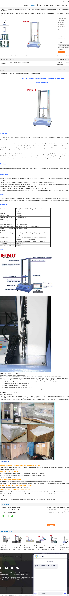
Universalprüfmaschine (19, 9)
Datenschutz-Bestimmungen (8, 595)
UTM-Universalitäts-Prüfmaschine (27, 499)
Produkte (32, 5)
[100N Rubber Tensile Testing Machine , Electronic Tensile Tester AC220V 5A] (33, 34)
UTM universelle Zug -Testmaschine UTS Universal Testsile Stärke (17, 546)
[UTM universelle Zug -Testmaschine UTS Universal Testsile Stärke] (18, 539)
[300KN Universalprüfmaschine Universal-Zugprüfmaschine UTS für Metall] (30, 539)
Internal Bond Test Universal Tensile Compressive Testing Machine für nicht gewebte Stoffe (41, 547)
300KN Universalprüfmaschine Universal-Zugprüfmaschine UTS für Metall (30, 547)
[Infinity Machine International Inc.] (9, 5)
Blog (51, 5)
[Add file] (35, 593)
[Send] (64, 593)
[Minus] (65, 556)
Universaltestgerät (15, 499)
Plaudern (57, 5)
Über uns (39, 5)
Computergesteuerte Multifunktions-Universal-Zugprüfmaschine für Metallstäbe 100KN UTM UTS (6, 548)
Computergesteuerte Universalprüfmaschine (46, 499)
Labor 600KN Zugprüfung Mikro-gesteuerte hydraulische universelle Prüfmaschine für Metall (53, 549)
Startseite (25, 5)
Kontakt (46, 5)
